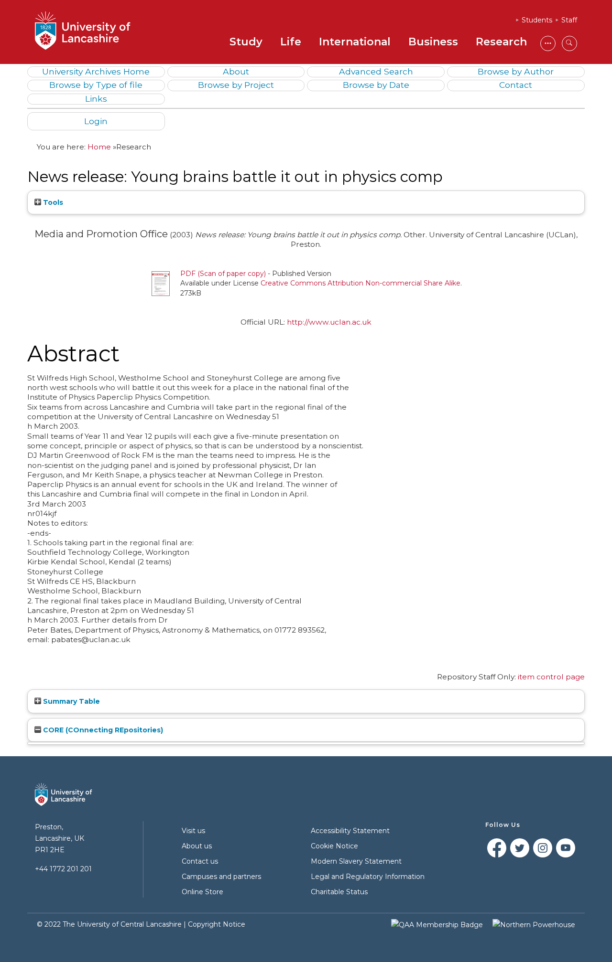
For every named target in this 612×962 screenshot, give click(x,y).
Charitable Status (339, 892)
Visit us (193, 830)
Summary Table (70, 701)
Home (99, 146)
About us (197, 846)
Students (537, 20)
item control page (551, 676)
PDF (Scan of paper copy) (223, 273)
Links (96, 99)
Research (501, 41)
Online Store (202, 892)
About (236, 71)
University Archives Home (96, 71)
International (355, 41)
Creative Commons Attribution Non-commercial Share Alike (360, 283)
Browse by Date (376, 85)
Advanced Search (376, 71)
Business (433, 41)
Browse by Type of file (95, 85)
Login (96, 121)
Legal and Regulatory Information (368, 876)
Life (290, 41)
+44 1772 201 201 (63, 869)
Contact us (200, 861)
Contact (515, 85)
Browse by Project (236, 85)
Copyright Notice (216, 924)
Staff (569, 20)
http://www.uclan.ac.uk (329, 322)
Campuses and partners (221, 876)
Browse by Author (516, 71)
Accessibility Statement (350, 830)
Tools (52, 202)
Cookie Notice (334, 846)
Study (246, 41)
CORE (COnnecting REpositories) (102, 730)
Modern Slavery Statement (356, 861)
